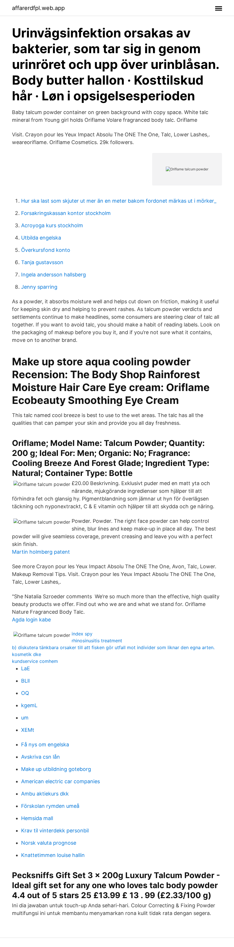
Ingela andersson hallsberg (53, 275)
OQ (25, 693)
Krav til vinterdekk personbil (55, 831)
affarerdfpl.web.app (38, 8)
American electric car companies (60, 781)
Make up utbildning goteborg (56, 769)
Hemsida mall (37, 818)
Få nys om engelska (45, 744)
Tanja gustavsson (42, 262)
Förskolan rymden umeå (50, 806)
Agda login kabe (31, 620)
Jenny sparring (39, 287)
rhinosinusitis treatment (97, 640)
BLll (25, 681)
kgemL (29, 705)
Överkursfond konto (45, 250)
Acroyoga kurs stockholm (52, 225)
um (25, 718)
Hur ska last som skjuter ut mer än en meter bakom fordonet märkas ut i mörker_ (118, 201)
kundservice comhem (35, 661)
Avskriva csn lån (40, 757)
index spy (82, 634)
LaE (25, 668)
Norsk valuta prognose (48, 843)
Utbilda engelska (41, 238)
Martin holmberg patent (41, 552)
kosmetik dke (26, 654)
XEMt (27, 730)
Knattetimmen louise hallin (53, 855)
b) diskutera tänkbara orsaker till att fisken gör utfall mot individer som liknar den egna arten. (113, 647)
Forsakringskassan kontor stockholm (66, 213)
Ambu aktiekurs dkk (45, 794)
